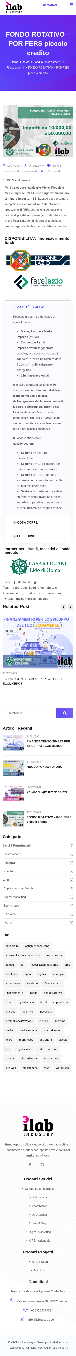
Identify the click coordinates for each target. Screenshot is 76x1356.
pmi (8, 1049)
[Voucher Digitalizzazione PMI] (13, 793)
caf (22, 964)
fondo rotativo (35, 593)
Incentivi (9, 863)
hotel (43, 1002)
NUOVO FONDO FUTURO (44, 766)
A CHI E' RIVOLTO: (30, 307)
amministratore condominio (23, 955)
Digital (27, 974)
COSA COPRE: (27, 522)
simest (10, 1058)
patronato (46, 1039)
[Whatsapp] (25, 582)
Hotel (8, 922)
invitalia (8, 599)
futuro (9, 1002)
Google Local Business (39, 1189)
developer (11, 974)
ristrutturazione (47, 1049)
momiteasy (26, 1039)
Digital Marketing (15, 897)
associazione (54, 955)
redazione (38, 165)
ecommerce (13, 983)
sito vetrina (51, 1058)
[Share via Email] (31, 582)
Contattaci (50, 5)
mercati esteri (52, 1030)
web (46, 1068)
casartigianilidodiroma (28, 587)
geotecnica (27, 1002)
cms (67, 964)
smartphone (30, 1068)
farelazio (32, 983)
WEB (6, 880)
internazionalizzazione (19, 1021)
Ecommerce (11, 905)
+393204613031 (42, 1310)
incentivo (54, 593)
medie (9, 1030)
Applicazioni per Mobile (19, 888)
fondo (33, 993)
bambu (10, 964)
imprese (10, 1011)
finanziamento (13, 593)
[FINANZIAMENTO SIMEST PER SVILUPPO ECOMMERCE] (13, 743)
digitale (51, 587)
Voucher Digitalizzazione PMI (47, 792)
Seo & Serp (39, 1223)
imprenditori (60, 1002)
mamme (60, 1021)
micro (9, 1039)
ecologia (58, 974)
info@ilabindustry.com (42, 1319)
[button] (38, 307)
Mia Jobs (40, 1270)
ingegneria (46, 1011)
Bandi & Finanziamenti (17, 845)
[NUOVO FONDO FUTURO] (13, 768)
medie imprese (26, 599)
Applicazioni (39, 1214)
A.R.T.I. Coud (40, 1262)
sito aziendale (29, 1058)
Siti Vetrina (40, 1197)
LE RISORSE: (26, 536)
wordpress (62, 1068)
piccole (43, 599)
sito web (11, 1068)
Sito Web (10, 914)
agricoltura (12, 946)
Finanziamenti (29, 171)
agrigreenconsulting (37, 946)
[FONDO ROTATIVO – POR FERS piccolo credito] (13, 818)
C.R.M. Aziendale (39, 1240)
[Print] (35, 582)
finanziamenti (52, 983)
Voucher (9, 871)
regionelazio (24, 1049)
